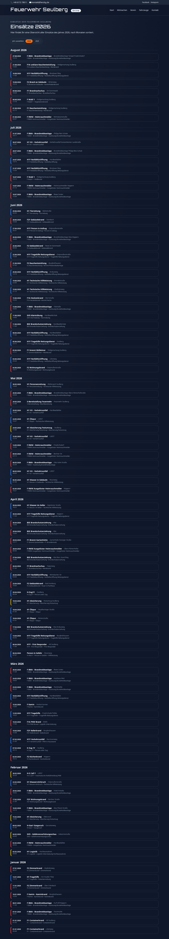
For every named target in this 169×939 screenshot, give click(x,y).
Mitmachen (122, 10)
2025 (37, 41)
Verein (133, 10)
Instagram (154, 2)
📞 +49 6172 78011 (19, 2)
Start (112, 10)
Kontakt (155, 10)
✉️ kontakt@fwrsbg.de (39, 2)
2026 (29, 41)
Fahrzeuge (144, 10)
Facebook (145, 2)
